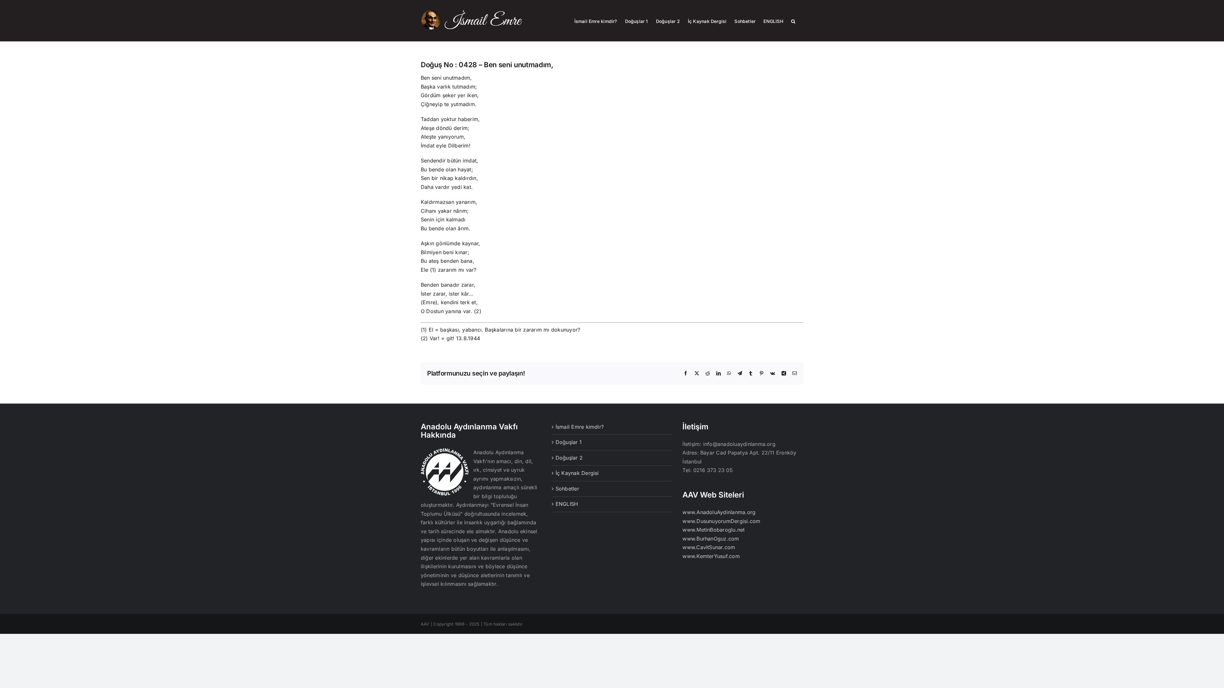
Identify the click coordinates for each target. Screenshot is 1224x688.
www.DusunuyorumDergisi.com (721, 521)
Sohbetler (567, 488)
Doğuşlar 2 (569, 458)
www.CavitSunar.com (708, 547)
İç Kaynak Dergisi (577, 473)
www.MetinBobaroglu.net (713, 530)
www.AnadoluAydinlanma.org (718, 512)
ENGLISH (567, 504)
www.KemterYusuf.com (711, 556)
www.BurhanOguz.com (710, 538)
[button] (793, 20)
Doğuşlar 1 (569, 442)
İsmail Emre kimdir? (580, 427)
